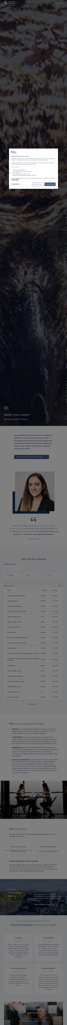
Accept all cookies (50, 184)
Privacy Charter (15, 179)
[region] (33, 168)
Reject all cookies (38, 184)
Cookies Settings (15, 183)
